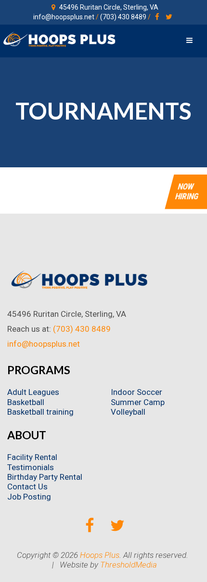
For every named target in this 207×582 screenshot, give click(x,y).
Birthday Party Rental (44, 477)
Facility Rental (32, 457)
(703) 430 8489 (123, 17)
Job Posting (29, 496)
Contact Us (27, 486)
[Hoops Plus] (59, 39)
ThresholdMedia (128, 564)
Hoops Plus (99, 555)
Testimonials (30, 467)
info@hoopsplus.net (63, 17)
